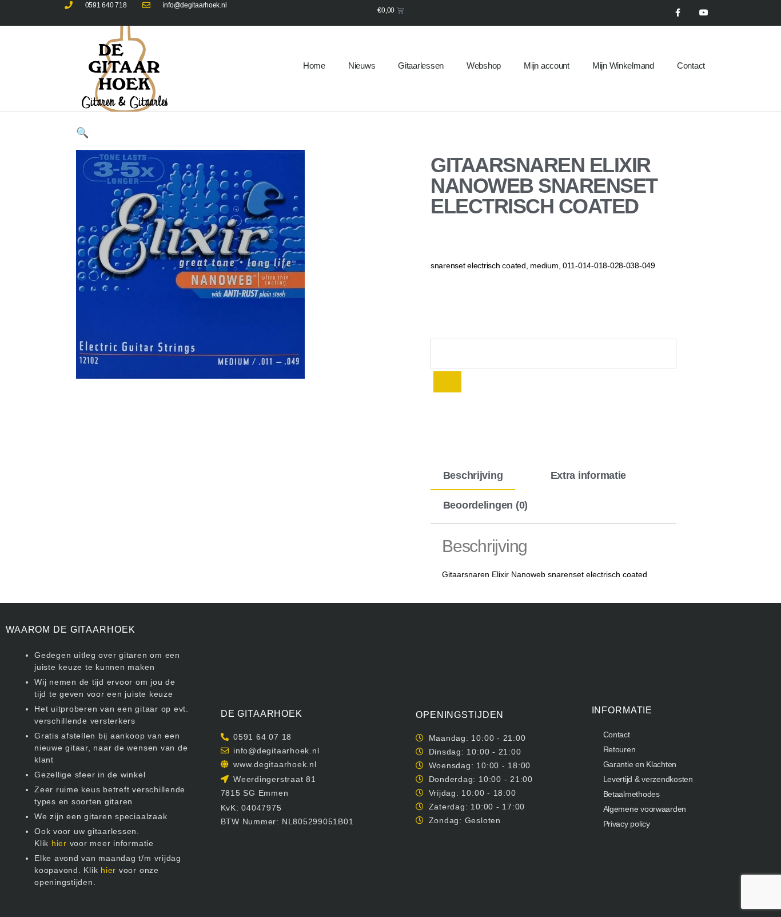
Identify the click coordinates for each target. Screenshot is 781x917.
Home (314, 65)
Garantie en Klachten (640, 764)
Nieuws (361, 65)
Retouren (619, 749)
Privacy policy (626, 823)
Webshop (484, 65)
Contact (691, 65)
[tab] (473, 475)
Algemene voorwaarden (645, 808)
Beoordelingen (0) (485, 505)
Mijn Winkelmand (623, 65)
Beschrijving (473, 475)
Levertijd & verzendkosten (648, 779)
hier (59, 843)
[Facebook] (678, 13)
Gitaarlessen (421, 65)
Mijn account (546, 65)
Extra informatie (589, 475)
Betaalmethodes (631, 794)
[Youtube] (703, 13)
